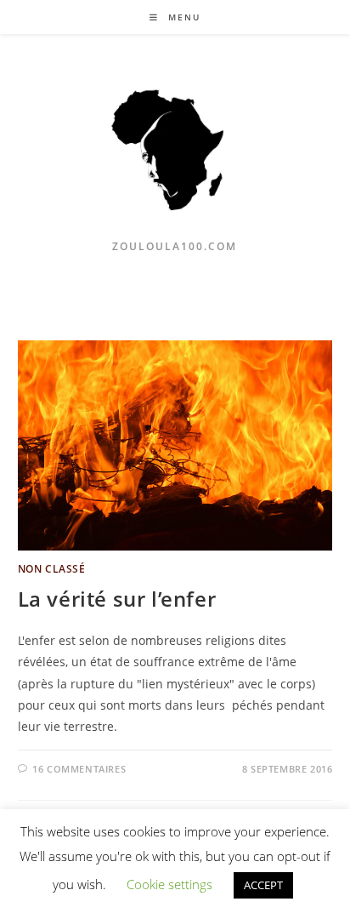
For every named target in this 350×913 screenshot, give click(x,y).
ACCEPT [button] (263, 885)
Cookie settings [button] (169, 884)
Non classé (52, 569)
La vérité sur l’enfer (117, 599)
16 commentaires (79, 768)
